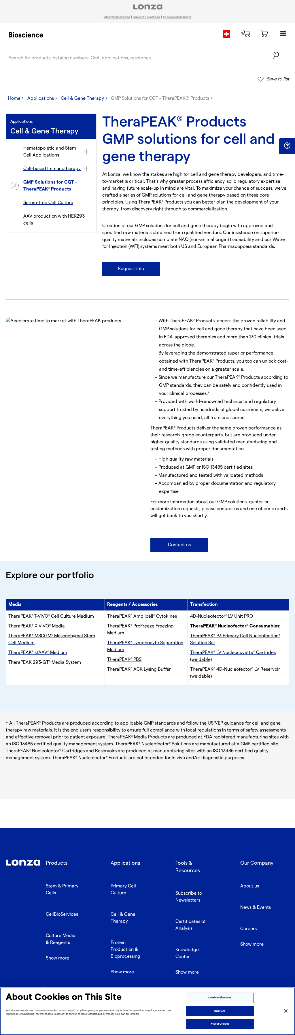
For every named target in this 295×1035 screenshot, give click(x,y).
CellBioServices (62, 914)
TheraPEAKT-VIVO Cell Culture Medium (51, 616)
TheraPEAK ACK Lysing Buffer (139, 669)
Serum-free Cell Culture (48, 203)
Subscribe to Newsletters (188, 897)
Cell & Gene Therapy (82, 98)
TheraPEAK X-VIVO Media (36, 626)
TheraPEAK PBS (124, 659)
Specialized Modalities (177, 17)
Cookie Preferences (219, 997)
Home (14, 98)
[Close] (285, 1010)
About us (249, 886)
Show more (57, 958)
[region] (147, 1011)
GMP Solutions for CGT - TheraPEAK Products (50, 186)
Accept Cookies (220, 1024)
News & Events (255, 907)
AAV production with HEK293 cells (54, 220)
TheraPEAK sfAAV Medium (37, 652)
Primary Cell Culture (123, 889)
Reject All (219, 1011)
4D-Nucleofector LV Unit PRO (221, 616)
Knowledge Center (187, 953)
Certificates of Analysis (190, 925)
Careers (248, 929)
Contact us (179, 545)
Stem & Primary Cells (62, 889)
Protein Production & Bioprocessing (125, 949)
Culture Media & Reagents (60, 939)
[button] (287, 146)
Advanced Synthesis (146, 17)
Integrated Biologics (117, 17)
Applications (40, 98)
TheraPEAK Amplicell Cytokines (142, 616)
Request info (131, 269)
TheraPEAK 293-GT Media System (44, 662)
